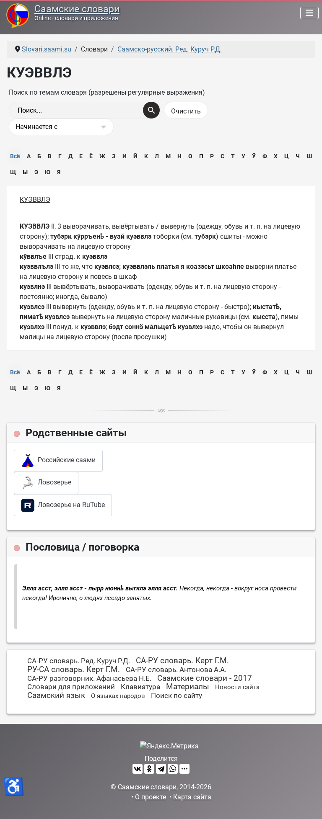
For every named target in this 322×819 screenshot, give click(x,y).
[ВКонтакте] (137, 769)
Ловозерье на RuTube (69, 505)
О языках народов (118, 696)
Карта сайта (192, 797)
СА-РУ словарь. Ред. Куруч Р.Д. (78, 661)
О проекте (150, 797)
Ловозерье (52, 483)
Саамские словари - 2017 (204, 678)
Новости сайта (237, 687)
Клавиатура (140, 686)
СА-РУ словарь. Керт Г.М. (182, 660)
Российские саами (65, 460)
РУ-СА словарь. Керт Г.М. (73, 669)
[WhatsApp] (173, 769)
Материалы (187, 686)
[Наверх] (307, 803)
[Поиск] (151, 110)
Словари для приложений (71, 686)
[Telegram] (161, 769)
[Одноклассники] (149, 769)
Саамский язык (56, 695)
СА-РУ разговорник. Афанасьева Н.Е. (89, 678)
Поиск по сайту (176, 695)
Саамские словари (76, 9)
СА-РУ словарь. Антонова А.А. (176, 669)
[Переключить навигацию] (309, 13)
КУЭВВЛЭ (35, 199)
